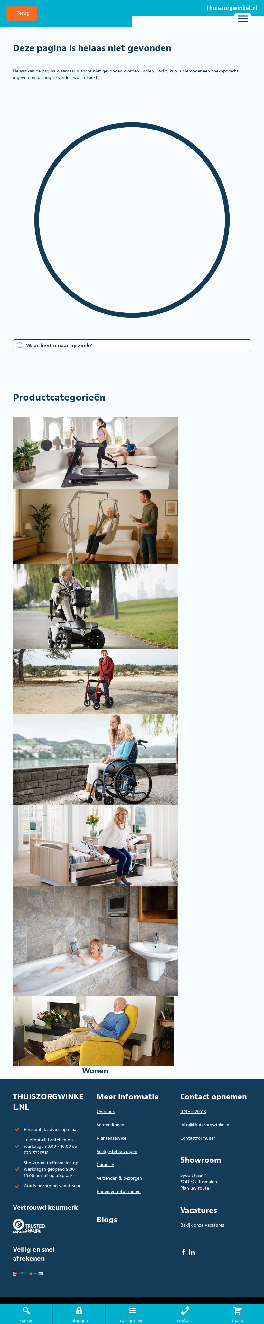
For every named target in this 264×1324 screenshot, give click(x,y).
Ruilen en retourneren (119, 1191)
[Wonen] (95, 1031)
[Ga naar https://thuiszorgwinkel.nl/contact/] (184, 1314)
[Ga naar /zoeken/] (26, 1314)
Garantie (105, 1164)
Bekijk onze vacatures (202, 1225)
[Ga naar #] (237, 1314)
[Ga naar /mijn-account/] (79, 1314)
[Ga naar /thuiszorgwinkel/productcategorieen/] (132, 1314)
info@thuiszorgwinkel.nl (205, 1124)
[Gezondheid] (95, 453)
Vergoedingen (110, 1124)
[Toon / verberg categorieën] (243, 18)
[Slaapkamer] (95, 845)
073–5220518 (193, 1111)
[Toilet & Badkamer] (95, 941)
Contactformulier (197, 1138)
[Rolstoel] (95, 759)
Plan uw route (194, 1188)
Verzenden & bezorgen (119, 1178)
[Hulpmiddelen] (95, 526)
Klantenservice (111, 1138)
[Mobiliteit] (95, 606)
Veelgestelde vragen (117, 1151)
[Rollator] (95, 681)
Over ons (106, 1111)
